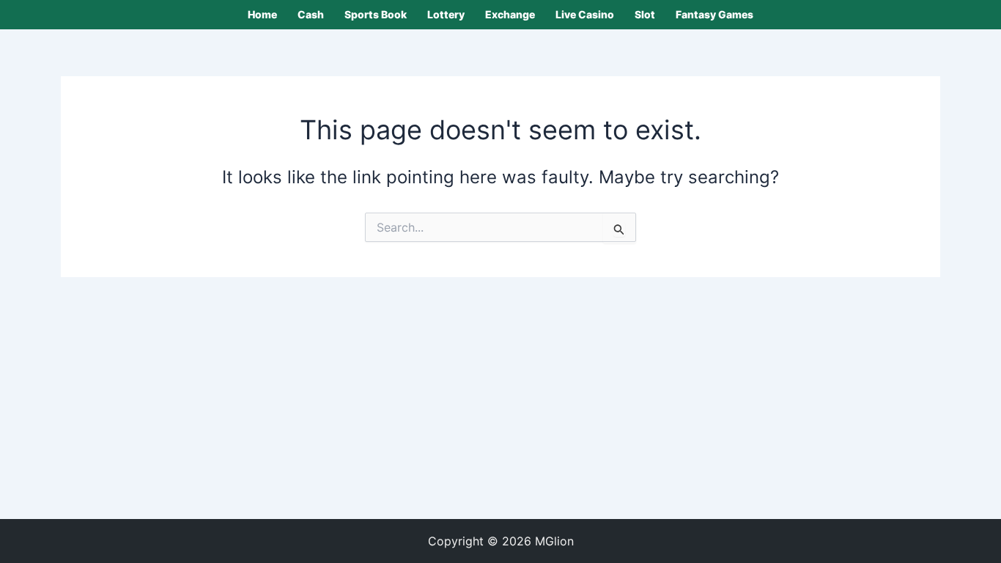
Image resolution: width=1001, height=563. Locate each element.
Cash (311, 14)
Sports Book (375, 14)
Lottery (446, 14)
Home (262, 14)
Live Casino (584, 14)
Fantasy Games (714, 14)
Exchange (510, 14)
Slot (645, 14)
